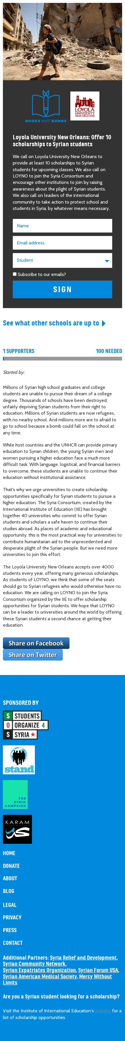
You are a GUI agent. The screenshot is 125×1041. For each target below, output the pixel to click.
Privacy (12, 917)
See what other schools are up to (51, 323)
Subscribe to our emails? (42, 274)
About (10, 878)
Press (10, 930)
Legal (10, 905)
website (103, 1010)
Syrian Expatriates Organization (39, 970)
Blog (8, 891)
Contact (13, 943)
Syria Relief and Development (83, 958)
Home (9, 853)
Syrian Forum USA (98, 970)
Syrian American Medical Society (40, 977)
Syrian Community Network (34, 964)
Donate (11, 866)
